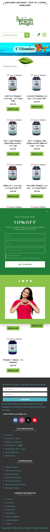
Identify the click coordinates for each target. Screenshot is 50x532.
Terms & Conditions (12, 517)
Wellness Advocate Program (15, 484)
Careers (8, 523)
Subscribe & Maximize (13, 477)
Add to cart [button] (13, 109)
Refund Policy (10, 513)
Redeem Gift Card (11, 452)
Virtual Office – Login (13, 445)
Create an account (14, 255)
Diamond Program (11, 474)
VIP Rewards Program (13, 481)
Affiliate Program (11, 467)
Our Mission (9, 503)
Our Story (8, 499)
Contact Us (9, 435)
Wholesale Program (12, 488)
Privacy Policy (10, 510)
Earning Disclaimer (11, 520)
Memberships (10, 456)
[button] (3, 4)
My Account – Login (12, 438)
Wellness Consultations (14, 442)
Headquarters (10, 506)
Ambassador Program (13, 470)
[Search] (27, 35)
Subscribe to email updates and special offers (24, 258)
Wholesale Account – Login (15, 449)
